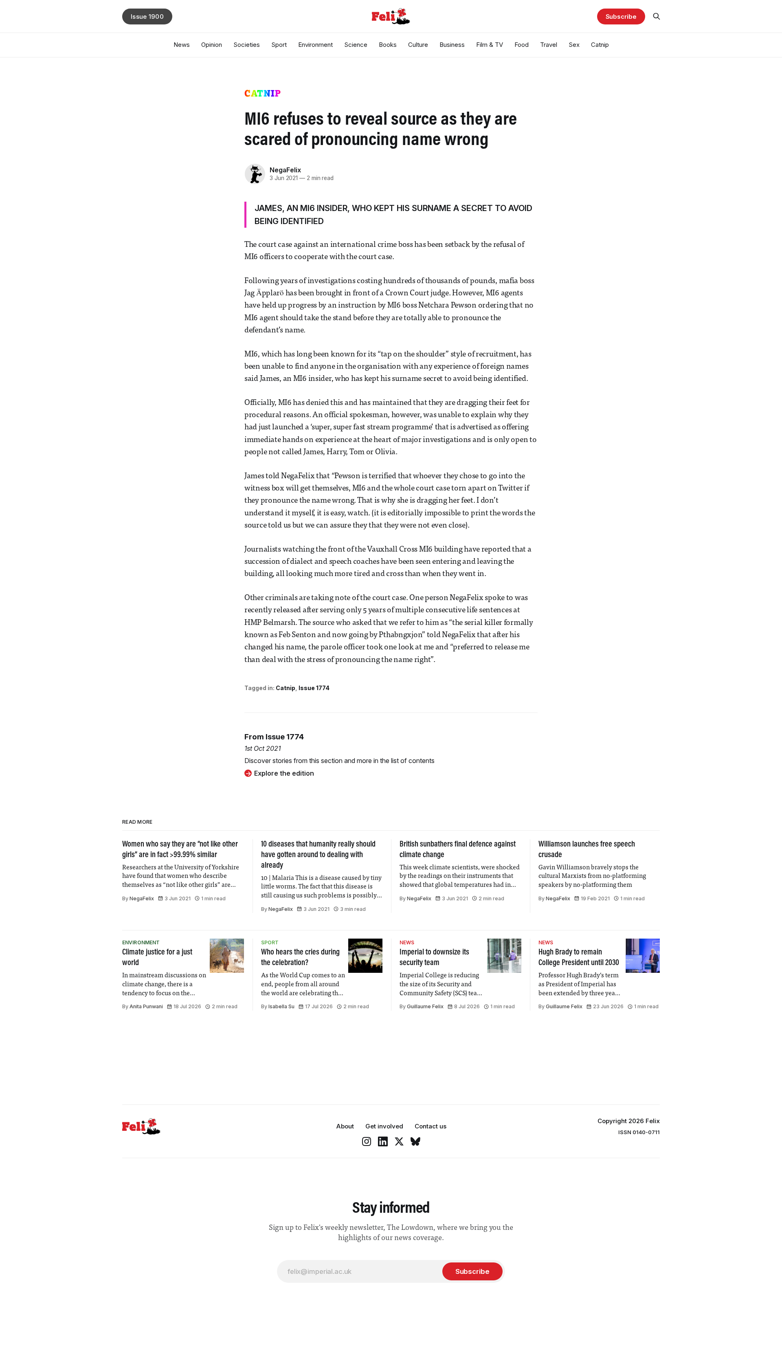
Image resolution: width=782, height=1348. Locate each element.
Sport (279, 44)
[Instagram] (366, 1141)
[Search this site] (656, 16)
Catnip (600, 44)
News (182, 44)
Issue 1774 (314, 687)
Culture (418, 44)
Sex (574, 44)
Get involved (384, 1126)
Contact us (430, 1126)
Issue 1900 (147, 16)
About (345, 1126)
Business (452, 44)
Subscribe (621, 16)
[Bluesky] (415, 1141)
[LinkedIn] (383, 1141)
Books (388, 44)
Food (521, 44)
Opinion (211, 44)
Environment (315, 44)
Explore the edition (284, 773)
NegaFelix (285, 170)
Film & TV (489, 44)
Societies (246, 44)
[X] (399, 1141)
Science (355, 44)
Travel (548, 44)
